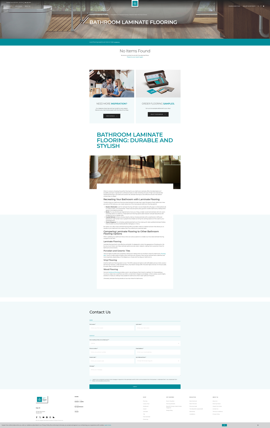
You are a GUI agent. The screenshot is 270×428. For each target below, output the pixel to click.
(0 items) (263, 6)
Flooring (100, 14)
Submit (135, 386)
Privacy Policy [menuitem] (216, 414)
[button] (258, 6)
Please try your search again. (135, 57)
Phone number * (93, 348)
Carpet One (92, 14)
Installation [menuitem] (192, 414)
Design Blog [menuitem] (169, 410)
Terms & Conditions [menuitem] (218, 411)
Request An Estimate (249, 6)
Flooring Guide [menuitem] (193, 406)
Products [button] (9, 6)
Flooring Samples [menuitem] (170, 403)
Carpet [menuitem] (144, 409)
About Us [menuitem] (215, 401)
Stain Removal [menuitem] (193, 401)
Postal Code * (92, 357)
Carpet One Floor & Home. (46, 420)
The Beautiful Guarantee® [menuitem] (196, 409)
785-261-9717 (27, 2)
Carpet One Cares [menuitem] (217, 406)
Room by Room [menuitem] (216, 403)
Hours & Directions (234, 6)
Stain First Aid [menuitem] (193, 403)
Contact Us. (117, 42)
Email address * (139, 348)
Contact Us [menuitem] (215, 409)
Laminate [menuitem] (145, 411)
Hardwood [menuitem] (145, 406)
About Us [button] (27, 6)
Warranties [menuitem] (192, 411)
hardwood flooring (114, 272)
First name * (92, 324)
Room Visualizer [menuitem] (170, 401)
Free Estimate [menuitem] (146, 416)
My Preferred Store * (141, 357)
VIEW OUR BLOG (110, 116)
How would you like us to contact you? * (99, 339)
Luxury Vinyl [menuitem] (146, 403)
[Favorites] (261, 6)
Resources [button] (18, 6)
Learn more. (107, 425)
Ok (224, 425)
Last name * (139, 324)
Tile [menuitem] (144, 414)
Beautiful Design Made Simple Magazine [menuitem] (174, 407)
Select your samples (157, 114)
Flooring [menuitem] (145, 401)
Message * (91, 366)
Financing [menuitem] (145, 419)
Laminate (106, 14)
